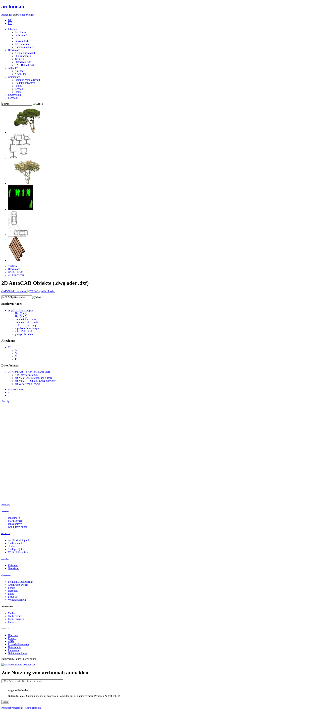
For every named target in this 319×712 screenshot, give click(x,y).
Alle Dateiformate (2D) (27, 374)
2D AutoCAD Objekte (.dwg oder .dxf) (29, 371)
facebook (19, 88)
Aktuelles (13, 68)
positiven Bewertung (25, 325)
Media (11, 613)
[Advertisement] (14, 452)
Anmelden (7, 14)
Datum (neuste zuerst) (26, 322)
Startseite (12, 266)
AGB (11, 641)
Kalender (19, 71)
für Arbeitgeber (23, 41)
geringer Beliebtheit (25, 334)
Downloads (14, 50)
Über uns (13, 635)
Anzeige (5, 401)
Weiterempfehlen (17, 599)
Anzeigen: (8, 340)
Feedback (13, 596)
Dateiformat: (10, 365)
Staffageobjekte (23, 62)
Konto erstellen (26, 14)
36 (16, 356)
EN (10, 23)
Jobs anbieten (22, 44)
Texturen (19, 59)
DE (10, 20)
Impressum (13, 650)
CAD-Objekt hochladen (14, 291)
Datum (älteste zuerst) (26, 319)
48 (16, 359)
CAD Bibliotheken (25, 65)
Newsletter (20, 73)
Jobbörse (12, 29)
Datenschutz (14, 647)
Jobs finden (21, 32)
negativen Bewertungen (20, 310)
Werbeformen (15, 616)
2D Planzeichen (16, 275)
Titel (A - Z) (21, 313)
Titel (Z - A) (21, 316)
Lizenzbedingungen (18, 644)
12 (9, 347)
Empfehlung (14, 94)
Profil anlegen (22, 35)
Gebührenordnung (17, 653)
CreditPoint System (25, 82)
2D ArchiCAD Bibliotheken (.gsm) (33, 377)
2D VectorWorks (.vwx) (27, 383)
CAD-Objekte (15, 272)
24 (16, 353)
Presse (11, 622)
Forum (18, 85)
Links (18, 91)
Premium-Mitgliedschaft (27, 79)
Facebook (13, 97)
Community (14, 76)
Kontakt (12, 638)
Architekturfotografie (26, 53)
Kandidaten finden (24, 47)
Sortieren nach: (11, 303)
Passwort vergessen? (12, 707)
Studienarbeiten (23, 56)
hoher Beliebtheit (24, 331)
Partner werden (16, 619)
